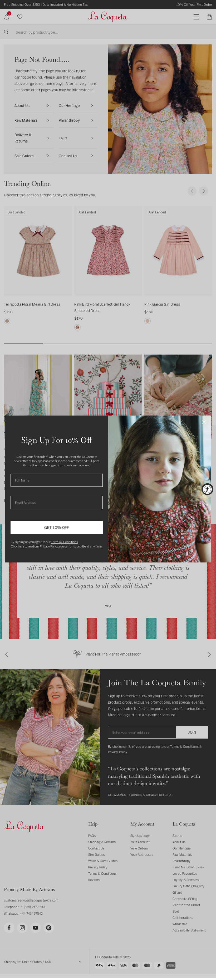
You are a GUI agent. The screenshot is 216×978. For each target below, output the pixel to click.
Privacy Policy (49, 546)
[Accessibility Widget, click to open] (207, 489)
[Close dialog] (204, 422)
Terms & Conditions (64, 542)
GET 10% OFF (56, 527)
